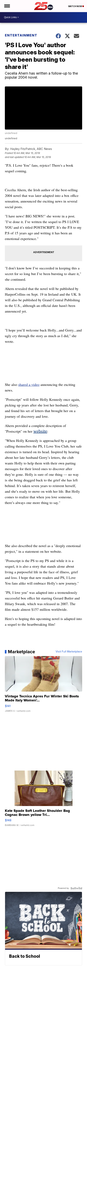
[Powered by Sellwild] (76, 888)
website (40, 431)
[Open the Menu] (7, 6)
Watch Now (75, 6)
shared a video (28, 384)
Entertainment (21, 35)
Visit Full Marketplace (69, 651)
